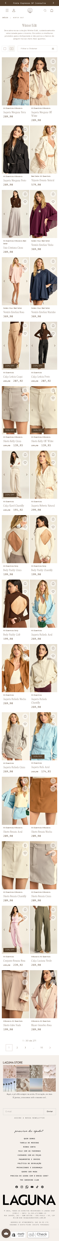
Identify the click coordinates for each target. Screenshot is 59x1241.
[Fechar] (52, 21)
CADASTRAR (48, 64)
